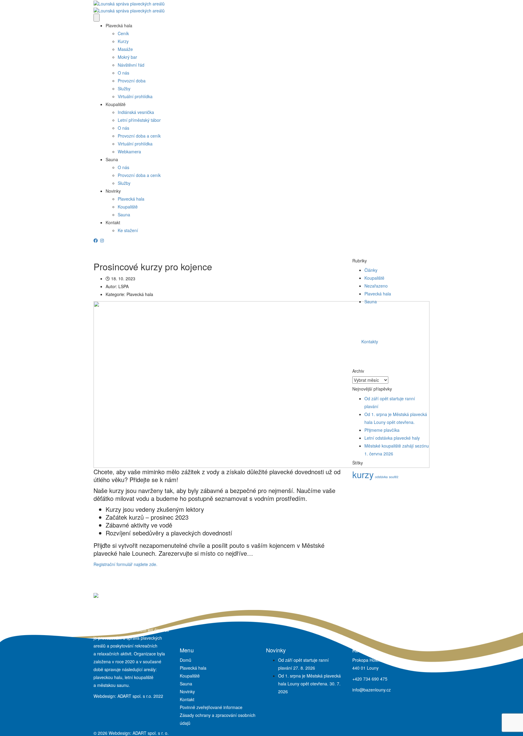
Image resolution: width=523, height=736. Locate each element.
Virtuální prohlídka (135, 96)
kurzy (363, 474)
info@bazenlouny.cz (371, 690)
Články (370, 270)
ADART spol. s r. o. (151, 733)
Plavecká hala (119, 25)
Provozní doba (132, 81)
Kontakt (113, 222)
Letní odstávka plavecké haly (392, 438)
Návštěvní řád (131, 65)
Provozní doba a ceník (139, 136)
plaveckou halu (108, 677)
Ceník (123, 33)
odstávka (381, 477)
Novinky (113, 191)
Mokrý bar (127, 57)
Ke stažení (128, 230)
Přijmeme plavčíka (382, 430)
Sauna (112, 159)
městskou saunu (113, 685)
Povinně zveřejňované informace (211, 707)
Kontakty (369, 341)
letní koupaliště (139, 677)
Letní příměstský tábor (139, 120)
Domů (185, 660)
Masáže (125, 49)
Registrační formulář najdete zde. (125, 564)
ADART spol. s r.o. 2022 (140, 696)
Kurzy (123, 41)
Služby (124, 88)
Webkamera (129, 151)
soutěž (393, 477)
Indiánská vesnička (136, 112)
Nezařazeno (376, 286)
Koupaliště (116, 104)
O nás (123, 73)
